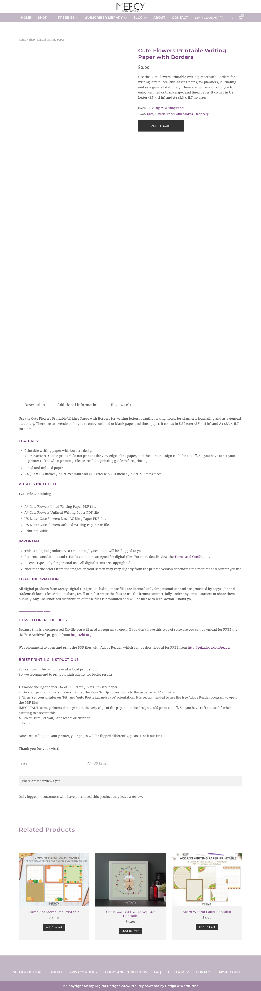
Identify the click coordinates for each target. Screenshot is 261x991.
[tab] (35, 405)
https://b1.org (81, 635)
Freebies (66, 17)
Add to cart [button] (54, 927)
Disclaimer (178, 972)
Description (34, 405)
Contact (180, 17)
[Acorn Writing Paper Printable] (207, 879)
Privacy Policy (83, 972)
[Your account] (231, 17)
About (159, 17)
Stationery (202, 114)
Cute (150, 114)
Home (26, 17)
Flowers (160, 114)
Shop (42, 17)
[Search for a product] (221, 17)
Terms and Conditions (191, 557)
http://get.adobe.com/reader (209, 647)
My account (206, 17)
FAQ (157, 972)
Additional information (78, 405)
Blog (138, 17)
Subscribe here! (28, 972)
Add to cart (161, 126)
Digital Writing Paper (51, 39)
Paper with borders (180, 114)
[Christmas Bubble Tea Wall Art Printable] (130, 880)
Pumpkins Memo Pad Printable (54, 912)
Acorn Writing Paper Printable (207, 912)
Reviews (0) (121, 405)
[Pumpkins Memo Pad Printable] (54, 879)
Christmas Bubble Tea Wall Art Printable (130, 914)
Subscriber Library (104, 17)
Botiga (170, 986)
